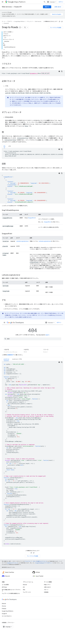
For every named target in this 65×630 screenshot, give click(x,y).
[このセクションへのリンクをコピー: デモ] (7, 300)
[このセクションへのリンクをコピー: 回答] (7, 164)
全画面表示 (10, 355)
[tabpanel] (32, 153)
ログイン (61, 2)
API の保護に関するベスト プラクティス (11, 590)
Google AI (4, 613)
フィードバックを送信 (55, 27)
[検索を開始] (45, 2)
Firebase (4, 608)
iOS (24, 587)
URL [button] (4, 146)
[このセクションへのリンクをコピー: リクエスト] (13, 64)
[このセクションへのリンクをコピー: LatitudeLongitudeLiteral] (22, 275)
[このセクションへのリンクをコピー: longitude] (11, 291)
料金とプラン (47, 584)
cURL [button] (9, 146)
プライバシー (11, 622)
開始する (47, 7)
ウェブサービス (27, 592)
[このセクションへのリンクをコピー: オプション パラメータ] (22, 112)
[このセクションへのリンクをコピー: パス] (9, 86)
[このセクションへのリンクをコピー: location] (4, 243)
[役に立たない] (62, 21)
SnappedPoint (31, 217)
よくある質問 (5, 584)
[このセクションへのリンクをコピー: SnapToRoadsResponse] (20, 210)
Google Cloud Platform (7, 611)
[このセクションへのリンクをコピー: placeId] (4, 248)
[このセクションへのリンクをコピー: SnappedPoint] (13, 234)
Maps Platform (19, 2)
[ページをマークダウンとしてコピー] (25, 27)
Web (24, 589)
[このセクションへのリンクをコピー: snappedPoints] (14, 218)
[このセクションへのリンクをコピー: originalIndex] (4, 257)
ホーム (3, 21)
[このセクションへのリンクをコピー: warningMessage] (15, 226)
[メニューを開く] (2, 2)
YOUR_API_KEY (45, 73)
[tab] (4, 146)
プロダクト (9, 21)
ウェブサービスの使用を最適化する (11, 593)
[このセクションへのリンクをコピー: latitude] (10, 286)
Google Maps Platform (19, 21)
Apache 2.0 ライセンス (12, 563)
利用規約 (46, 592)
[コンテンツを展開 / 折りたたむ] (13, 32)
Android (25, 584)
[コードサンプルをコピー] (62, 71)
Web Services (7, 7)
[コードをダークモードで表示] (59, 71)
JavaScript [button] (6, 359)
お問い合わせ (57, 7)
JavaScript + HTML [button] (17, 359)
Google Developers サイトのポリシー (44, 563)
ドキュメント (30, 21)
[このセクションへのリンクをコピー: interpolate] (14, 117)
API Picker (4, 587)
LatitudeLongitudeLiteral (22, 241)
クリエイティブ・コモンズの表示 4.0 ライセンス (35, 561)
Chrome (4, 606)
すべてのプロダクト (7, 616)
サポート (46, 589)
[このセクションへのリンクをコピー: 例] (5, 132)
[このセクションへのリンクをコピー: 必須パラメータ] (16, 81)
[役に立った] (59, 21)
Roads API (18, 7)
